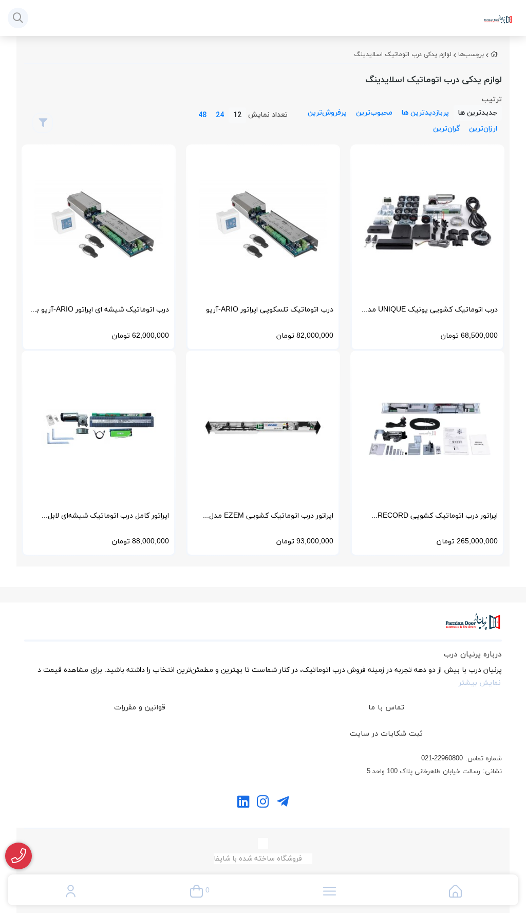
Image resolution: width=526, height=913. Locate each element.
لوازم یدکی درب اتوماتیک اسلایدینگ (403, 54)
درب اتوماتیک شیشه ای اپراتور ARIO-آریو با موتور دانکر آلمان (101, 312)
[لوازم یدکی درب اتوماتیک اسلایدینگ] (263, 627)
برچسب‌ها (471, 54)
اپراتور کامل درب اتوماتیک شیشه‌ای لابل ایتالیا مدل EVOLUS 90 (108, 518)
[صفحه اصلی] (494, 54)
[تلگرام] (282, 803)
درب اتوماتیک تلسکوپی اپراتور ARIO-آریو (269, 310)
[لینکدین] (243, 803)
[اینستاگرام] (262, 803)
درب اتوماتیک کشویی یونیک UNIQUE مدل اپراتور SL (430, 312)
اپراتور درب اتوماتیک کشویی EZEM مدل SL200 (271, 518)
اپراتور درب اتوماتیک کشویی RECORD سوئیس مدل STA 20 (438, 518)
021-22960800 (442, 758)
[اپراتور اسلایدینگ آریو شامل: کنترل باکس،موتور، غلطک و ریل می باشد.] (98, 221)
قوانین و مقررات (139, 707)
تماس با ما (386, 707)
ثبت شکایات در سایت (386, 733)
